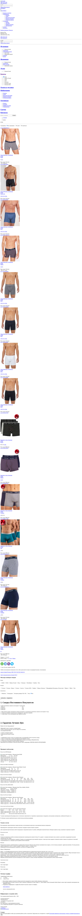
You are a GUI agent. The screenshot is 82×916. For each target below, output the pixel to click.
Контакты (5, 28)
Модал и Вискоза (41, 688)
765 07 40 (4, 2)
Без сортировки (11, 125)
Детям (3, 68)
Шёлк (71, 688)
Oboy (6, 79)
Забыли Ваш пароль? (5, 7)
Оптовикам (5, 21)
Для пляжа (7, 53)
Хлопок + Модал (10, 688)
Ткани (7, 16)
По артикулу (24, 125)
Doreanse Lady (8, 83)
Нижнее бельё (8, 49)
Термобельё (5, 50)
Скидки (4, 26)
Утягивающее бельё (7, 51)
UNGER (5, 117)
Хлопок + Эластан (20, 688)
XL (4, 196)
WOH (7, 682)
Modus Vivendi (8, 78)
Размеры (7, 15)
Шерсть (66, 688)
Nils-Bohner (29, 682)
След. (11, 658)
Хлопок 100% (28, 688)
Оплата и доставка (7, 12)
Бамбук (34, 688)
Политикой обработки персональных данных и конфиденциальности (64, 913)
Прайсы (7, 22)
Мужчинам (4, 46)
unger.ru (2, 672)
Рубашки (5, 55)
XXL (6, 196)
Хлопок (3, 688)
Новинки (4, 693)
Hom (6, 76)
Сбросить (11, 30)
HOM (3, 682)
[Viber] (8, 663)
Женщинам (4, 59)
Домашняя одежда (9, 54)
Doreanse (6, 82)
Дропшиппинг (9, 25)
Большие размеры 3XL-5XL (20, 693)
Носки (4, 56)
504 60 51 (4, 3)
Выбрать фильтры (4, 30)
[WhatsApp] (2, 663)
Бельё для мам (6, 64)
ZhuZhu (35, 682)
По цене (18, 125)
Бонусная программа (10, 17)
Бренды (3, 74)
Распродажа (10, 693)
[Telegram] (5, 663)
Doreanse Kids (8, 84)
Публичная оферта (10, 19)
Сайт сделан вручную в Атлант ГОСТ (9, 675)
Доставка (8, 23)
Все (39, 682)
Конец (14, 658)
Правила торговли (10, 18)
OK (1, 914)
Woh (6, 80)
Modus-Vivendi (13, 682)
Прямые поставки (9, 24)
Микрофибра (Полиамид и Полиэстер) (55, 688)
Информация (6, 14)
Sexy (29, 693)
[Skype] (12, 663)
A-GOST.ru (3, 907)
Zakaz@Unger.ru (7, 672)
